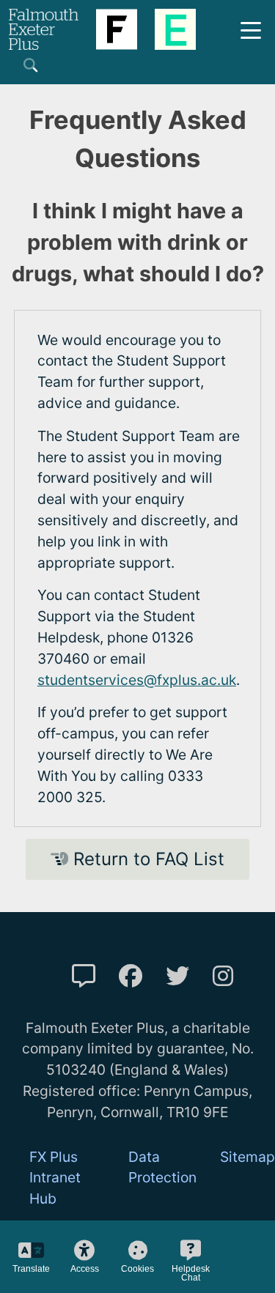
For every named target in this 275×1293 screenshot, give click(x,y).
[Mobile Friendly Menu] (251, 29)
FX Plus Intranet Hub (55, 1178)
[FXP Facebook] (130, 976)
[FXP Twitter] (177, 976)
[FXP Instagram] (223, 976)
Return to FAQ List (146, 859)
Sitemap (247, 1157)
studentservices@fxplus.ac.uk (136, 680)
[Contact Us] (83, 976)
